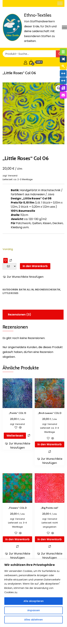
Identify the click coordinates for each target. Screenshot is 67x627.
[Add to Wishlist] (5, 260)
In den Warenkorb (35, 266)
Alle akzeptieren (34, 601)
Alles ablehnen (33, 619)
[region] (33, 593)
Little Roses (10, 293)
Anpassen (33, 610)
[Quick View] (20, 428)
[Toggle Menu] (60, 3)
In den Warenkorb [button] (49, 444)
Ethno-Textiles (37, 15)
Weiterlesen (15, 436)
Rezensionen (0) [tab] (19, 315)
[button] (58, 88)
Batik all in (26, 289)
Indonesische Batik (47, 289)
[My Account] (25, 62)
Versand (12, 175)
